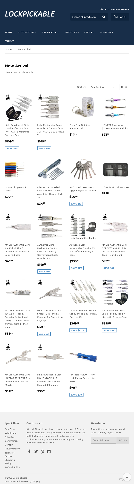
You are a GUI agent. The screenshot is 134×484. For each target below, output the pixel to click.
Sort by (81, 87)
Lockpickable (20, 478)
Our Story (10, 429)
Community (11, 441)
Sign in (103, 9)
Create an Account (120, 9)
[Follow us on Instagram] (49, 451)
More (8, 40)
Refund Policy (12, 467)
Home (8, 32)
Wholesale (11, 433)
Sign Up (123, 440)
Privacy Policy (12, 448)
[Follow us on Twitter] (36, 451)
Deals (88, 32)
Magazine (106, 32)
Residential (50, 32)
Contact (9, 444)
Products (72, 32)
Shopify (36, 481)
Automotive (26, 32)
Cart (122, 16)
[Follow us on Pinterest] (42, 451)
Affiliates (10, 437)
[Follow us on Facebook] (29, 451)
